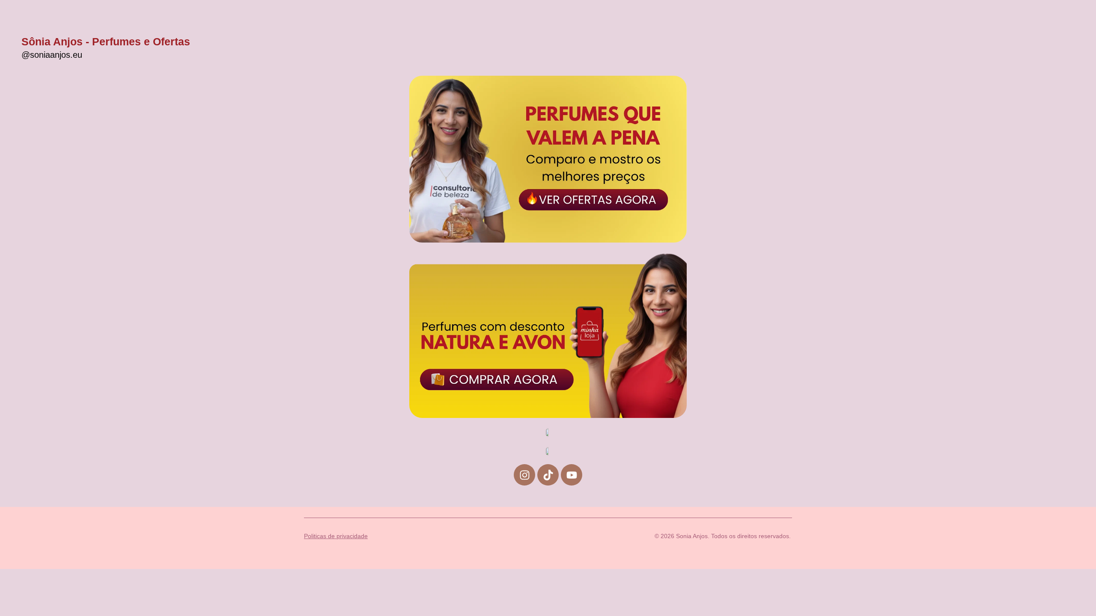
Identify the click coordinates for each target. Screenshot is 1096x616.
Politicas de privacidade (336, 536)
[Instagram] (524, 475)
